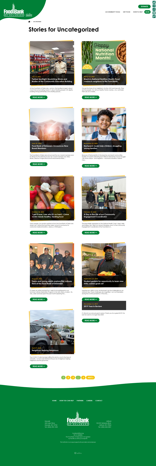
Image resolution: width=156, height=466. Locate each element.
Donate (144, 6)
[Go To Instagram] (154, 5)
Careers (89, 400)
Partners (80, 400)
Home (54, 400)
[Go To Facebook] (154, 9)
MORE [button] (147, 12)
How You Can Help (66, 400)
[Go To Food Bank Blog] (154, 16)
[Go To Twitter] (154, 2)
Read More (38, 97)
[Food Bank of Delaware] (78, 417)
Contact (98, 400)
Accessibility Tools (112, 12)
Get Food (126, 12)
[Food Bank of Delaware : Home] (14, 9)
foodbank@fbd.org (78, 433)
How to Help (138, 12)
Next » (90, 377)
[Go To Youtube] (154, 12)
